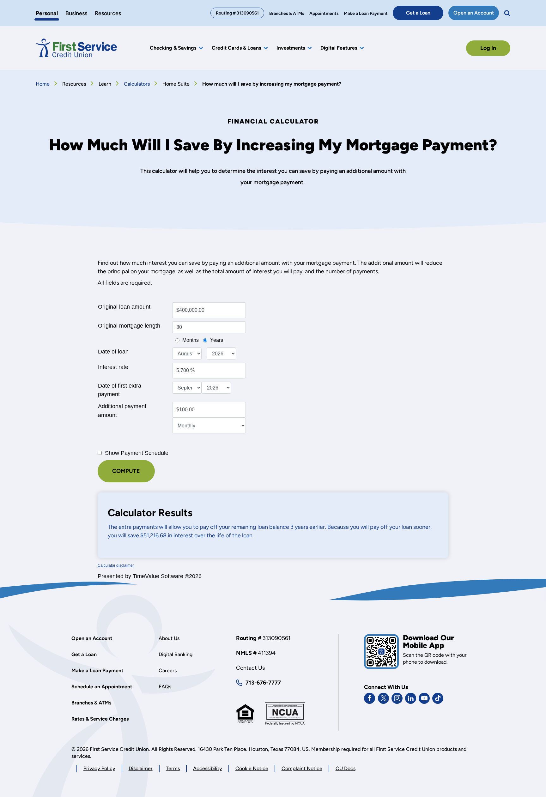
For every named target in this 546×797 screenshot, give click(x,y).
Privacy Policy (99, 768)
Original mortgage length (129, 326)
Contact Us (250, 667)
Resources (108, 13)
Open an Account (476, 14)
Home (43, 84)
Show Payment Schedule (136, 453)
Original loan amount (124, 307)
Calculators (137, 84)
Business (76, 13)
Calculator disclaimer (116, 565)
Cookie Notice (251, 768)
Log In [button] (488, 48)
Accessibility (207, 768)
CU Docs (345, 768)
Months (190, 340)
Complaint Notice (302, 768)
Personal (47, 13)
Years (216, 340)
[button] (507, 13)
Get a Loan (424, 14)
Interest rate (113, 367)
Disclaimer (141, 768)
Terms (173, 768)
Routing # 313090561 (237, 13)
